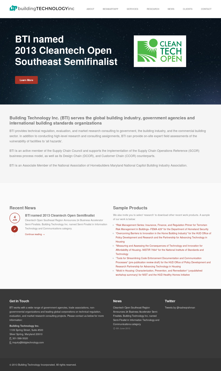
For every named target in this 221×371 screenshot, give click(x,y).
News (171, 9)
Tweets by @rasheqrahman (180, 307)
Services (132, 9)
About (90, 9)
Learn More (26, 80)
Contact (206, 9)
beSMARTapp (110, 9)
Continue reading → (35, 234)
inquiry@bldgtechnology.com (28, 342)
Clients (188, 9)
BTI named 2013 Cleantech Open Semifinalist (60, 215)
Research (153, 9)
